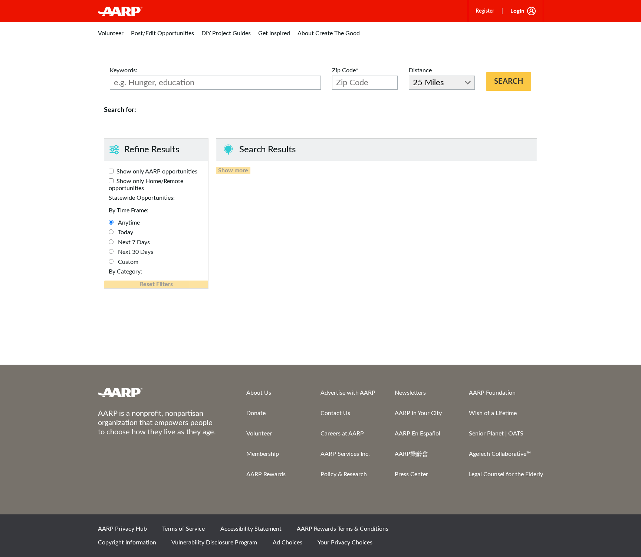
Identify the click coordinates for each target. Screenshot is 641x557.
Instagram (508, 531)
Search (508, 81)
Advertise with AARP (347, 393)
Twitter (483, 531)
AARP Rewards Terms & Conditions (342, 529)
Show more (233, 170)
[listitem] (111, 37)
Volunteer (259, 434)
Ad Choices (287, 543)
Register (485, 11)
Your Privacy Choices (345, 543)
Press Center (411, 474)
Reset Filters (156, 284)
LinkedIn (534, 531)
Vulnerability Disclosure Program (214, 543)
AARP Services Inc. (345, 454)
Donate (256, 413)
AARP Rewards (266, 474)
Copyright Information (127, 543)
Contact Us (335, 413)
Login (517, 11)
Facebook (458, 531)
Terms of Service (183, 529)
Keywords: (123, 70)
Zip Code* (345, 70)
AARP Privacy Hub (122, 529)
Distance (420, 70)
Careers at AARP (342, 434)
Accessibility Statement (251, 529)
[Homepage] (120, 11)
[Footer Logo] (157, 392)
